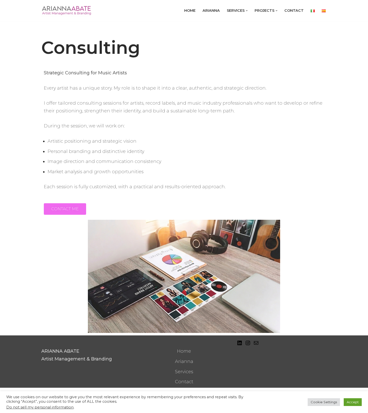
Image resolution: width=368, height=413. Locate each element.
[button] (247, 11)
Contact (294, 10)
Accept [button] (353, 402)
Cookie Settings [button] (324, 402)
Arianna (211, 10)
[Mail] (256, 343)
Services (184, 371)
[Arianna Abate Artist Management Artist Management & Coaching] (66, 11)
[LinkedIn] (240, 343)
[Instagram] (248, 343)
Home (190, 10)
